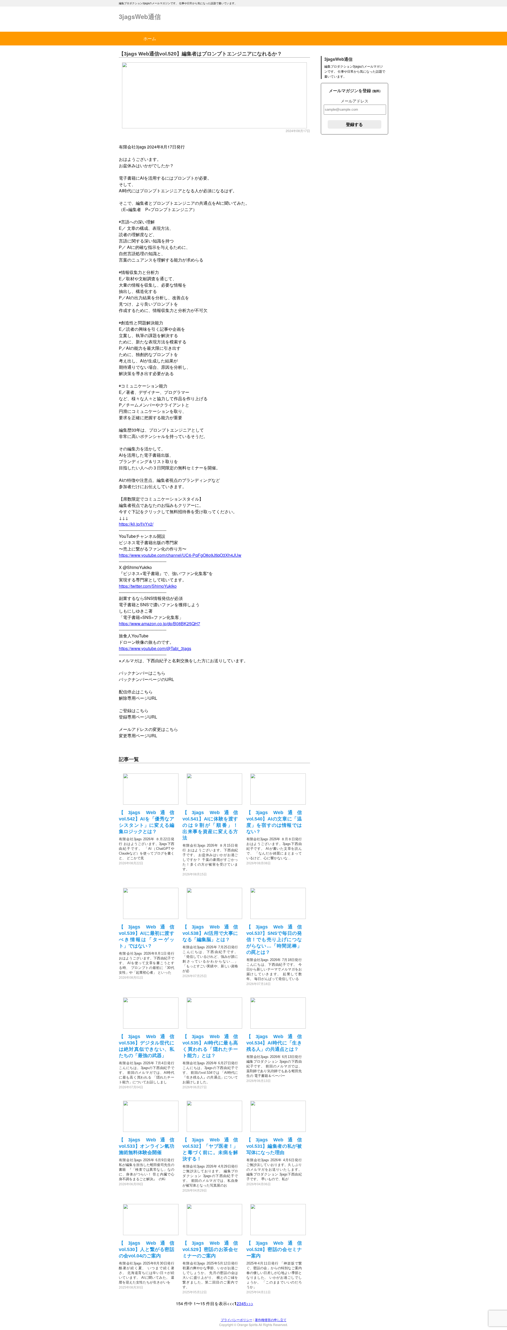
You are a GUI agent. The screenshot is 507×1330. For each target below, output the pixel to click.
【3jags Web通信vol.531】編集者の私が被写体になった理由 (274, 1146)
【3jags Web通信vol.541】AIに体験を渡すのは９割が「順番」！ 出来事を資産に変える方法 (212, 825)
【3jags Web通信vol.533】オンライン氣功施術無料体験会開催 (146, 1146)
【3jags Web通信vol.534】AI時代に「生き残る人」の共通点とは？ (274, 1043)
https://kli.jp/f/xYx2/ (136, 524)
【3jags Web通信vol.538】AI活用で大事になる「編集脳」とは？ (210, 933)
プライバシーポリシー (236, 1319)
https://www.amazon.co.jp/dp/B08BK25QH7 (159, 623)
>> (250, 1303)
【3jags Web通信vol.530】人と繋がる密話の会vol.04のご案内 (146, 1249)
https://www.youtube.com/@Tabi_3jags (155, 648)
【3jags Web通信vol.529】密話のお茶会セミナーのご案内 (210, 1249)
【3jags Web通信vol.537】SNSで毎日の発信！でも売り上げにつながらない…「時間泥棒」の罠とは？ (274, 939)
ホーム (149, 38)
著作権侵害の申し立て (271, 1319)
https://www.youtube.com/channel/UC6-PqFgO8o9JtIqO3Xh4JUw (180, 555)
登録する (354, 124)
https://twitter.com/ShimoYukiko (148, 586)
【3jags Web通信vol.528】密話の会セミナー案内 (274, 1249)
